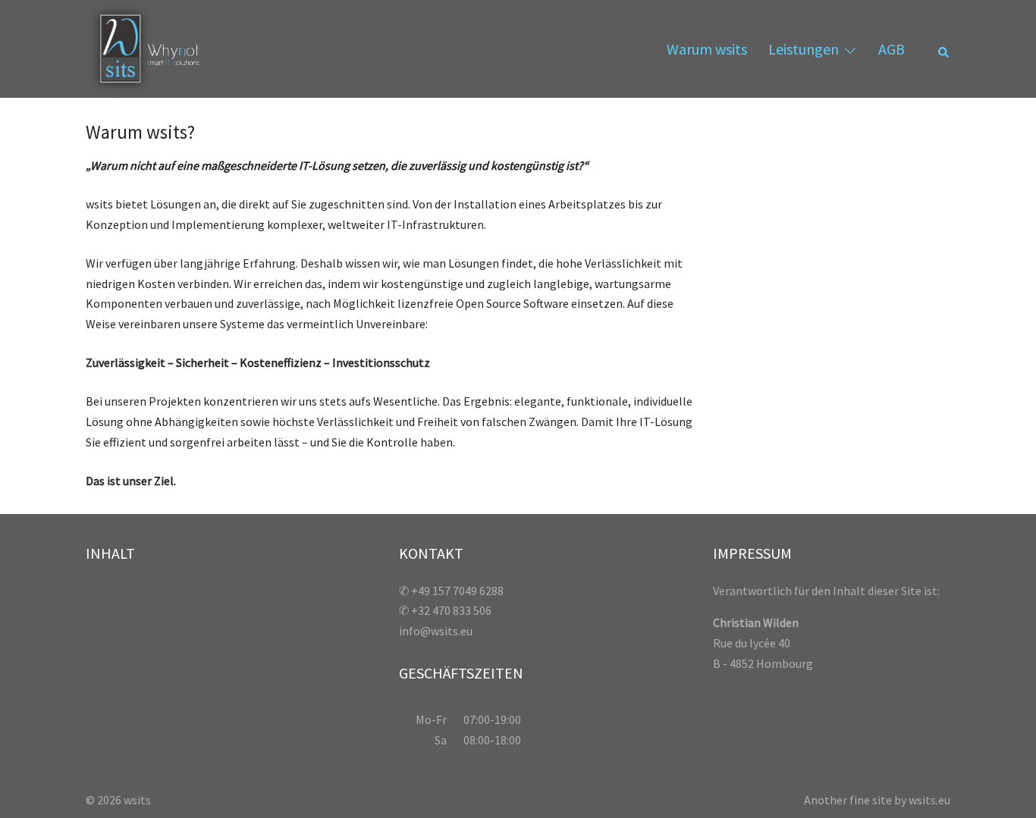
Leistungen (803, 48)
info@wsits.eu (435, 630)
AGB (891, 48)
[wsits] (146, 47)
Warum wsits (707, 48)
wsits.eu (929, 799)
